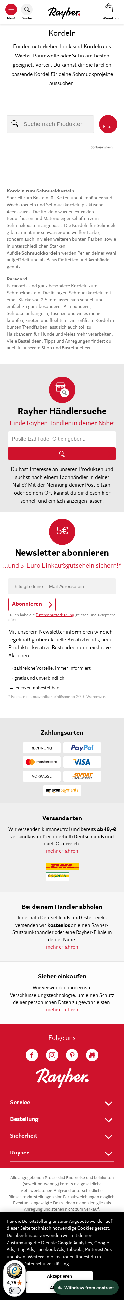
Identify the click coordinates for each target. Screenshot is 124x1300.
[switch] (15, 1290)
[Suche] (62, 453)
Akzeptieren (59, 1276)
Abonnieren (27, 604)
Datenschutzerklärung (55, 615)
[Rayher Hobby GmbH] (64, 11)
